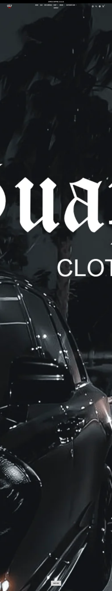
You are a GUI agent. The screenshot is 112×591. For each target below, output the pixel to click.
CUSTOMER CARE (71, 5)
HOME (36, 5)
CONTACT (56, 8)
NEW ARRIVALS (48, 5)
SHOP (55, 5)
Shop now (56, 583)
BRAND (62, 5)
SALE (41, 5)
